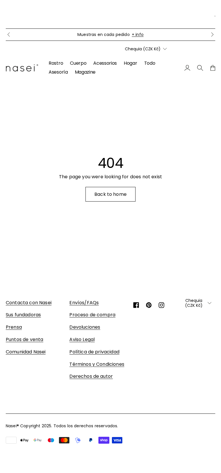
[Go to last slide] (8, 34)
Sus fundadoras (23, 314)
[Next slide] (212, 34)
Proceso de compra (92, 314)
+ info (138, 34)
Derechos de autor (91, 376)
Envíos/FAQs (84, 302)
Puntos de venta (24, 339)
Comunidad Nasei (25, 351)
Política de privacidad (94, 351)
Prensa (14, 327)
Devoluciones (84, 327)
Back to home (110, 194)
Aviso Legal (82, 339)
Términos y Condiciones (96, 364)
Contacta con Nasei (29, 302)
